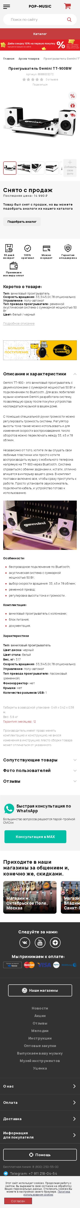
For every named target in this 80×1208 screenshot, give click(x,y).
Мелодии (40, 1030)
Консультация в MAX (35, 836)
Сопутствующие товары (30, 760)
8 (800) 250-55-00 (45, 1167)
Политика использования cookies (46, 1193)
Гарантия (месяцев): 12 (19, 722)
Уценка (40, 1068)
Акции (40, 1015)
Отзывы (11, 781)
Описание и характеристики (34, 374)
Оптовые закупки (40, 1045)
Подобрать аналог (21, 222)
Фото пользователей (27, 770)
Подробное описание (19, 323)
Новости (40, 1008)
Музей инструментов (40, 1060)
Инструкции (40, 1038)
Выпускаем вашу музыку (40, 1053)
